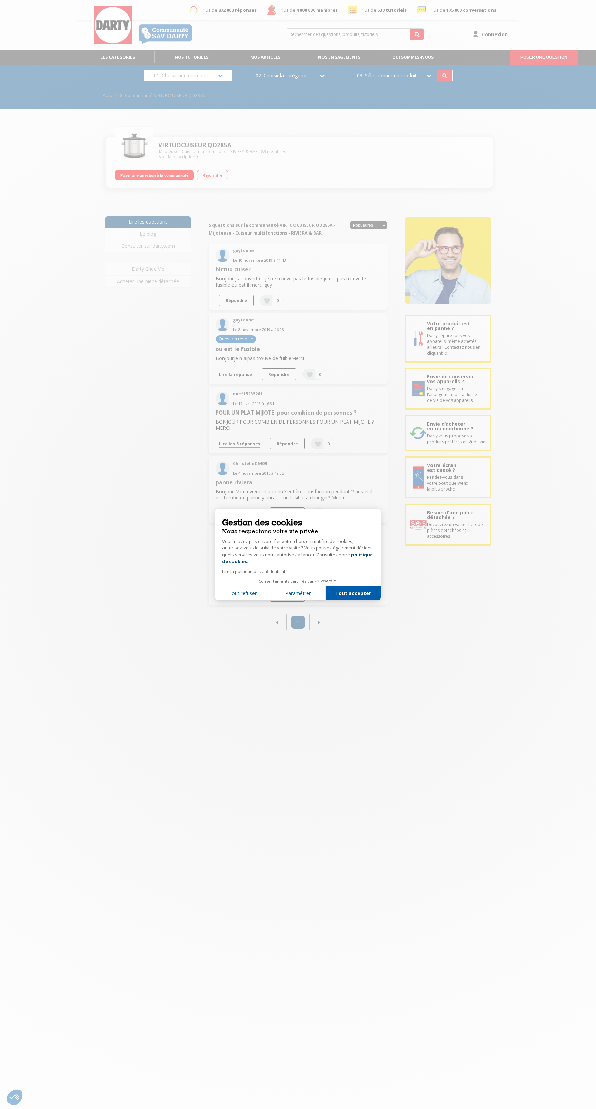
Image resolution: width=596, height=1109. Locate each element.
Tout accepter (353, 593)
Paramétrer (298, 593)
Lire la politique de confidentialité (255, 571)
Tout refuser (243, 593)
